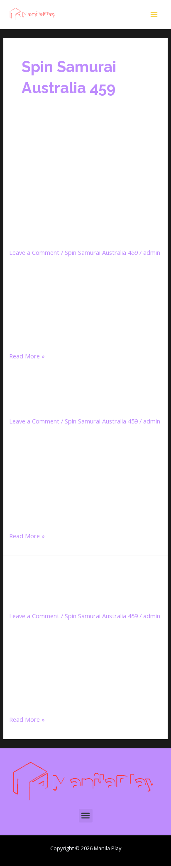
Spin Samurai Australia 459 (101, 252)
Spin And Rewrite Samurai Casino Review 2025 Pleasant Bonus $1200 (81, 587)
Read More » (27, 355)
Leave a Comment (34, 252)
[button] (86, 815)
